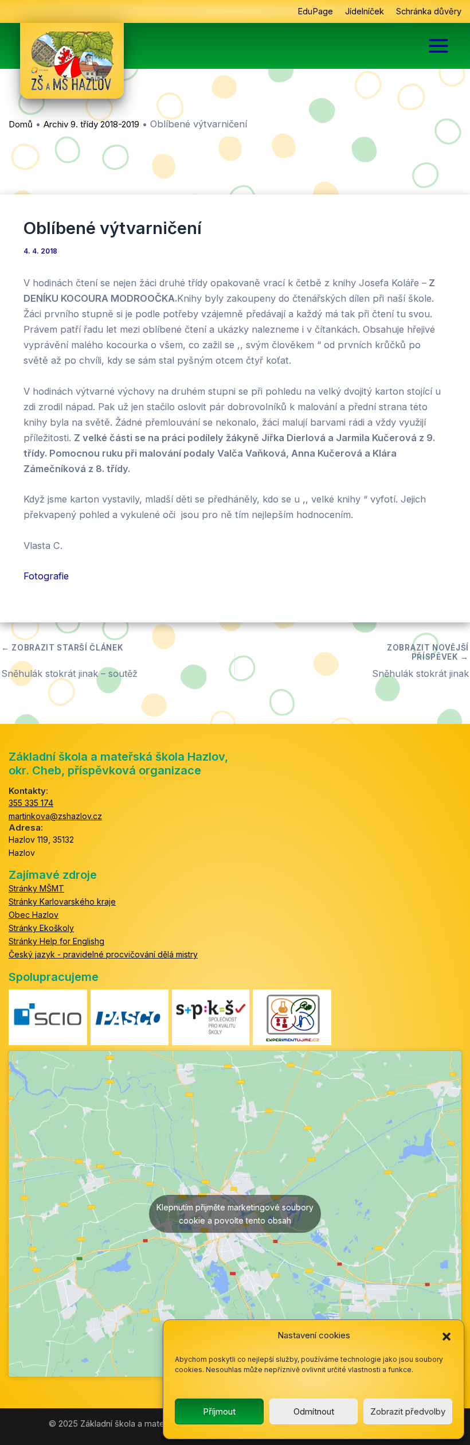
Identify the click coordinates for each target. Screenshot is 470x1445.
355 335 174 (31, 803)
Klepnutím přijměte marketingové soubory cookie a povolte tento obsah (235, 1213)
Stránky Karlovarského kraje (62, 901)
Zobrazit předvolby (407, 1411)
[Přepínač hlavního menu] (438, 45)
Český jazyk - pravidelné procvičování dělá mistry (103, 954)
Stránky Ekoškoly (41, 928)
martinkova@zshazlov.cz (55, 816)
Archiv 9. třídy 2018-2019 (91, 124)
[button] (446, 1336)
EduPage (315, 11)
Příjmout (219, 1411)
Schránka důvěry (428, 11)
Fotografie (46, 576)
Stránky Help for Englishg (56, 941)
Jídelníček (364, 11)
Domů (21, 124)
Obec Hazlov (33, 915)
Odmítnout (313, 1411)
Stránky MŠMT (36, 888)
